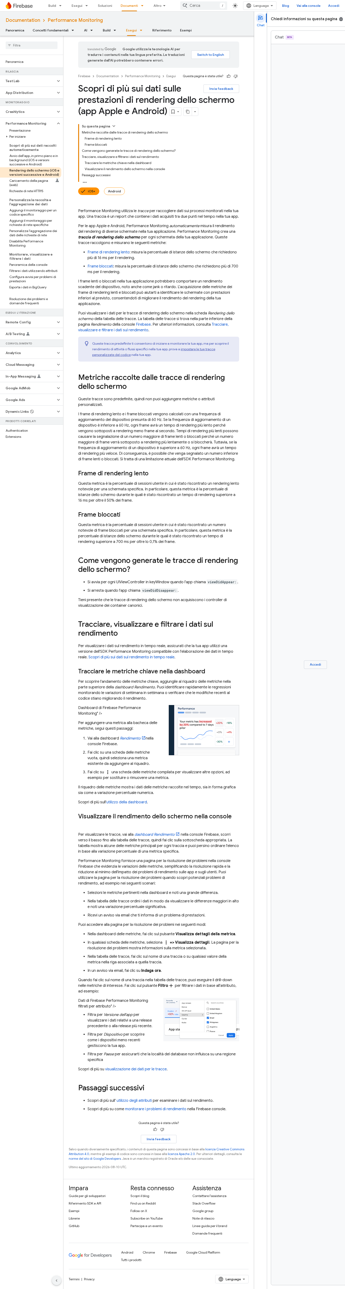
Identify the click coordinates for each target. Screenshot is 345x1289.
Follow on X (138, 1211)
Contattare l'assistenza (209, 1196)
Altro (157, 6)
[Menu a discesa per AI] (93, 30)
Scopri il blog (139, 1196)
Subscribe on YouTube (146, 1218)
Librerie (74, 1218)
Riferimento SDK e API (85, 1203)
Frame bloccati (100, 266)
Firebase (84, 76)
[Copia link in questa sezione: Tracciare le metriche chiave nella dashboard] (210, 672)
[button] (28, 81)
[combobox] (203, 5)
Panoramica (15, 30)
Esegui (77, 6)
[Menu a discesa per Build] (61, 5)
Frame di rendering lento (109, 252)
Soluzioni (105, 6)
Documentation (23, 20)
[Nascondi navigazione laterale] (56, 1280)
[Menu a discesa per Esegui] (88, 5)
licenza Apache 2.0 (181, 1154)
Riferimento (162, 30)
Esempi (186, 30)
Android (114, 191)
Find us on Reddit (143, 1203)
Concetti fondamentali (51, 30)
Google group (202, 1211)
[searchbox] (32, 45)
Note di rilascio (203, 1218)
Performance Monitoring (75, 20)
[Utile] (228, 76)
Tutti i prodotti (131, 1260)
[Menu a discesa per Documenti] (143, 5)
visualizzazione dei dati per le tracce (136, 1069)
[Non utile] (235, 76)
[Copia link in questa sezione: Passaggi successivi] (149, 1088)
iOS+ (91, 191)
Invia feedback (221, 89)
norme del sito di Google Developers (95, 1159)
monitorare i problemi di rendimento (155, 1109)
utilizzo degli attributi (134, 1100)
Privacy (89, 1279)
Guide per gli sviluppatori (87, 1196)
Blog (285, 6)
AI (85, 30)
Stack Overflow (203, 1203)
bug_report (341, 19)
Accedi (333, 6)
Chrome (149, 1252)
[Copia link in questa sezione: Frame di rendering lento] (153, 474)
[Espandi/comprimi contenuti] (114, 126)
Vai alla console (309, 6)
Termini (74, 1279)
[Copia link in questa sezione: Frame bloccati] (125, 515)
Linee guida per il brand (209, 1226)
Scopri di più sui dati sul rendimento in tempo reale (131, 657)
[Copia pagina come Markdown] (188, 112)
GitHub (74, 1226)
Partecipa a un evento (146, 1226)
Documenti (129, 6)
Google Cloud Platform (203, 1252)
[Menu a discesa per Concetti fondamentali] (74, 30)
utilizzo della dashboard (126, 802)
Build (52, 6)
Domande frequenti (207, 1233)
